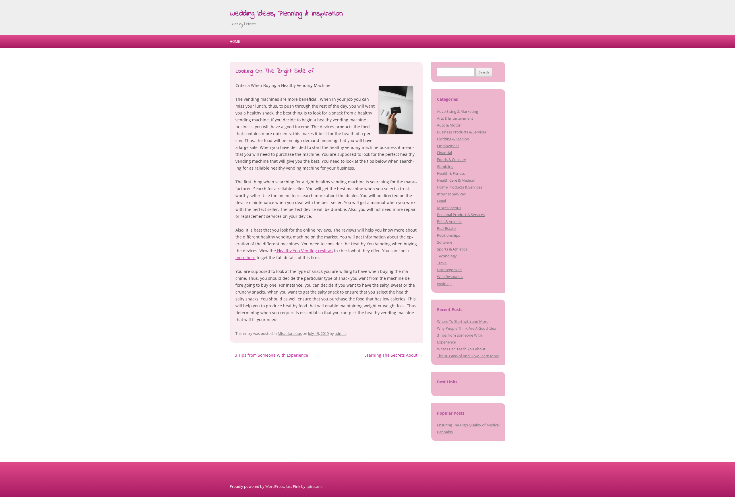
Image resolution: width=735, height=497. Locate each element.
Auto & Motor (449, 125)
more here (245, 257)
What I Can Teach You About (461, 349)
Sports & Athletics (452, 249)
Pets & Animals (449, 221)
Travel (442, 262)
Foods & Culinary (451, 159)
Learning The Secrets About (393, 355)
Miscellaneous (290, 333)
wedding (444, 283)
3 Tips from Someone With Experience (269, 355)
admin (340, 333)
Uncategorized (449, 269)
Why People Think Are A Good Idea (466, 328)
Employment (448, 145)
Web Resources (450, 276)
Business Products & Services (461, 132)
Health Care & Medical (456, 180)
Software (444, 242)
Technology (447, 256)
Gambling (445, 166)
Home (235, 41)
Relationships (448, 235)
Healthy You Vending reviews (304, 250)
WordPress (274, 486)
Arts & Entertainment (455, 118)
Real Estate (446, 228)
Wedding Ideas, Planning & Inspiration (286, 13)
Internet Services (451, 194)
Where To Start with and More (462, 321)
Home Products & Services (459, 187)
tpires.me (314, 486)
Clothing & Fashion (453, 138)
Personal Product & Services (461, 214)
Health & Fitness (451, 173)
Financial (444, 152)
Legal (441, 200)
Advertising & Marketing (457, 111)
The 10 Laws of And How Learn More (468, 355)
